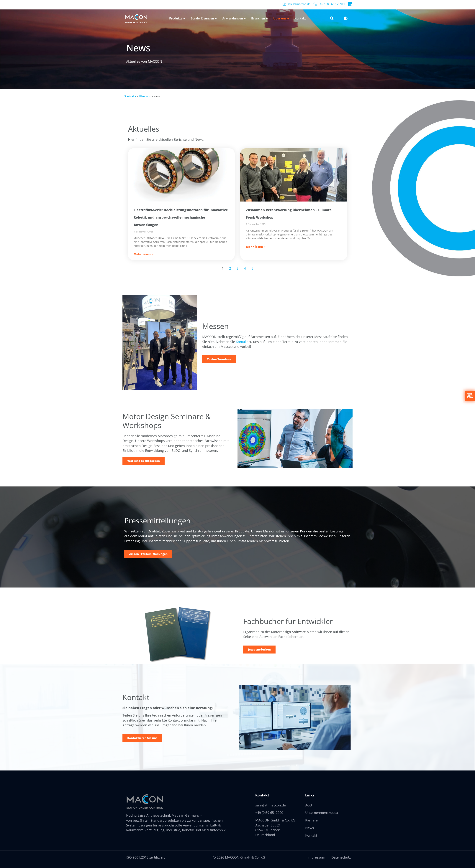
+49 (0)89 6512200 (269, 812)
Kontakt (242, 341)
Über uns (145, 96)
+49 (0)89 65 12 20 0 (331, 4)
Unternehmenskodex (321, 812)
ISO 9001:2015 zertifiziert (145, 857)
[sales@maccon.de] (284, 4)
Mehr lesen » (143, 254)
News (309, 828)
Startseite (130, 96)
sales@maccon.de (299, 4)
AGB (308, 805)
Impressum (316, 857)
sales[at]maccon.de (270, 805)
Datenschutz (341, 857)
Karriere (311, 820)
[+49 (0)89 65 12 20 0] (315, 4)
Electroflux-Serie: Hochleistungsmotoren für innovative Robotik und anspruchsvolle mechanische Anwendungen (181, 217)
